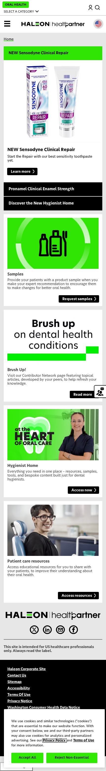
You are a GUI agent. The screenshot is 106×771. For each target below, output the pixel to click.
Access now (81, 490)
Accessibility (18, 688)
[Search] (97, 6)
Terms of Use (83, 740)
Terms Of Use (19, 695)
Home (9, 39)
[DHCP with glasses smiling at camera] (53, 528)
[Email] (60, 629)
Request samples (77, 299)
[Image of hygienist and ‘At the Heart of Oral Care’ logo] (53, 432)
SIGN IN (91, 8)
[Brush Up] (53, 337)
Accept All (27, 757)
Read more (82, 394)
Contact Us (16, 675)
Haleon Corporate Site (26, 669)
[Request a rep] (100, 391)
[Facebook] (73, 629)
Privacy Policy (54, 740)
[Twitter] (34, 629)
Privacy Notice (19, 701)
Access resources (77, 596)
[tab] (53, 53)
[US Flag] (98, 24)
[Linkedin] (47, 629)
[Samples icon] (53, 241)
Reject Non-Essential (72, 757)
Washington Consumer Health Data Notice (43, 707)
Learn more (21, 171)
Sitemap (14, 682)
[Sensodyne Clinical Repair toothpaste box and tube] (51, 102)
